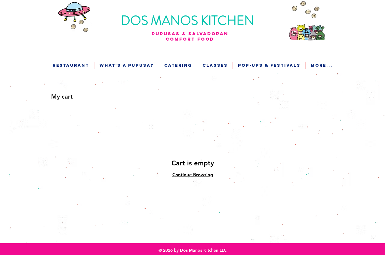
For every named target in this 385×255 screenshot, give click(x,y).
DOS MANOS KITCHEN (189, 20)
